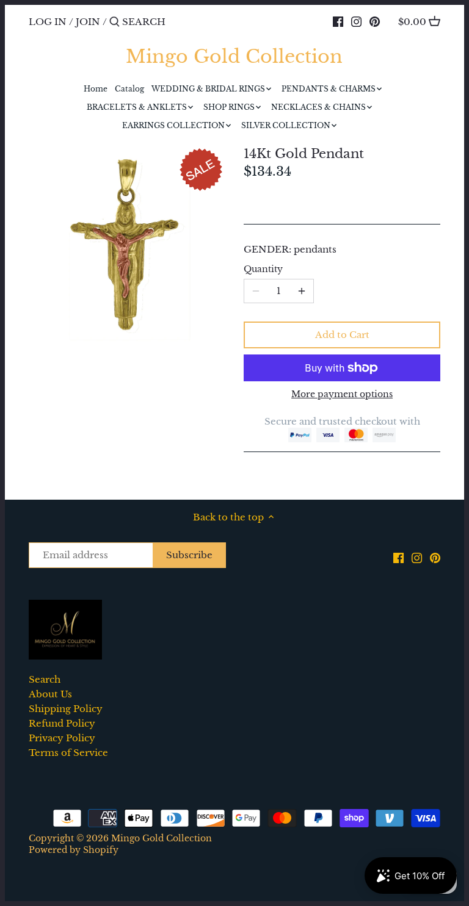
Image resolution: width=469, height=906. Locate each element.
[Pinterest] (374, 21)
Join (88, 21)
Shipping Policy (66, 708)
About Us (50, 694)
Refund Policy (62, 723)
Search (44, 679)
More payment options (342, 394)
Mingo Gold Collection (234, 57)
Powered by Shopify (73, 850)
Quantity (263, 270)
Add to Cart (342, 334)
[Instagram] (356, 21)
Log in (48, 21)
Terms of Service (68, 752)
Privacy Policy (62, 738)
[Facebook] (338, 21)
